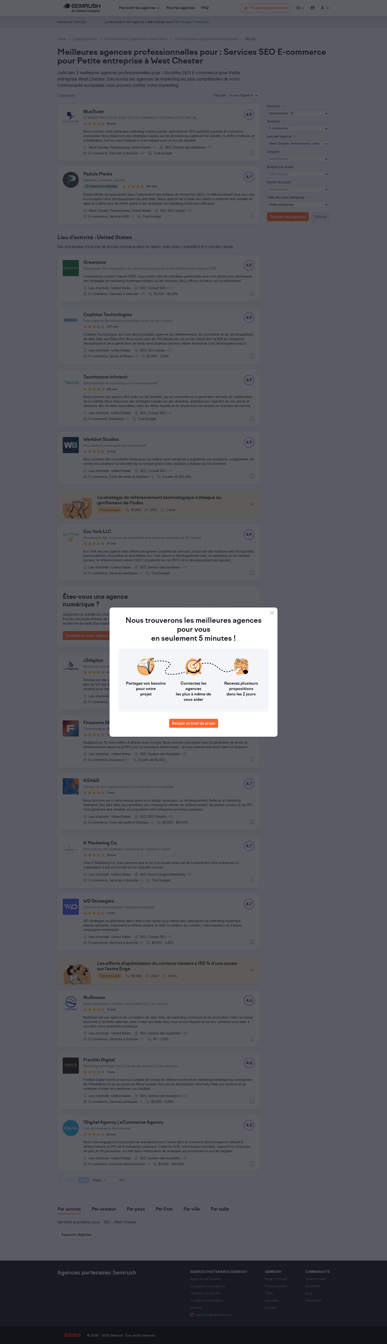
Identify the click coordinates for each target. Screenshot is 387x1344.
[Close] (272, 613)
